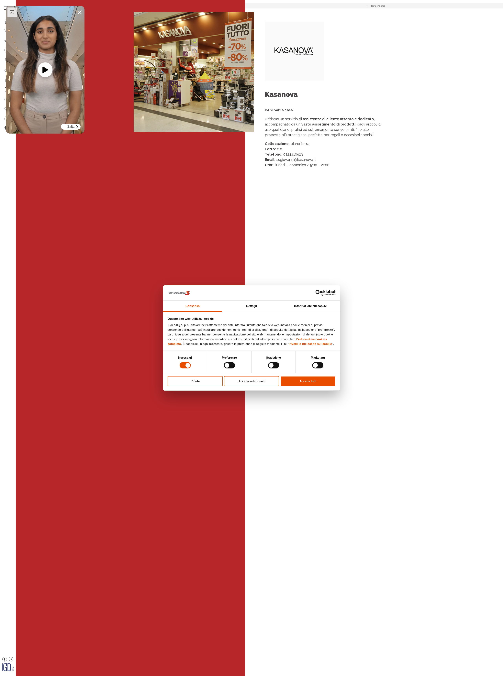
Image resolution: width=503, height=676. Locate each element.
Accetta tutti (308, 381)
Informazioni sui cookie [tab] (310, 306)
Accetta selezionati (251, 381)
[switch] (229, 365)
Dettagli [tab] (251, 306)
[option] (194, 72)
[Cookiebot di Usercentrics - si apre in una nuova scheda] (318, 293)
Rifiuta (195, 381)
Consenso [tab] (192, 306)
